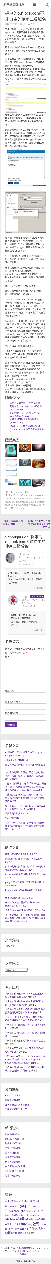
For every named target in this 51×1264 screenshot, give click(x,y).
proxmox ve (32, 1211)
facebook (34, 1200)
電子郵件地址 (12, 701)
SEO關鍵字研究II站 (14, 1171)
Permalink (27, 564)
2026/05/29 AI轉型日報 (17, 760)
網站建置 (38, 498)
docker (18, 1201)
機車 (31, 498)
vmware (35, 1215)
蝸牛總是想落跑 (13, 4)
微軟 (27, 498)
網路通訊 (24, 501)
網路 (15, 1233)
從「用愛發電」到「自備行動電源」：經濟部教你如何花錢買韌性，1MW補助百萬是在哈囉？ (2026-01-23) (25, 918)
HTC (38, 1206)
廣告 (22, 1228)
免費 (22, 498)
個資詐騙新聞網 (12, 1161)
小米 (13, 1229)
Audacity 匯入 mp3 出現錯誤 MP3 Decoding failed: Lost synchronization (25, 1059)
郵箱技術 (9, 505)
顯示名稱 (10, 691)
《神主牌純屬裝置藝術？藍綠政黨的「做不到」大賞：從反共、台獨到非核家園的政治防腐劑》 (24, 775)
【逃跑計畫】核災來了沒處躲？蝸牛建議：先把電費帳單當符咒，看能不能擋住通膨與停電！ (24, 797)
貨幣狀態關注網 (12, 1148)
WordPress (23, 1218)
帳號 (17, 1229)
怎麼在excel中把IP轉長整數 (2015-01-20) (25, 910)
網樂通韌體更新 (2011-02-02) (19, 897)
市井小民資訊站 (12, 1134)
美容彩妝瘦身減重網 (15, 1166)
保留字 (16, 498)
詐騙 (24, 1233)
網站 (10, 1232)
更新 (36, 1229)
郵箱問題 (41, 501)
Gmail (15, 1206)
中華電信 (9, 1224)
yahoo (42, 1219)
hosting (34, 1206)
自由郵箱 (32, 501)
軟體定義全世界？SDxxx (17, 813)
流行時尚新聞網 (12, 1152)
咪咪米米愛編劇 (12, 1100)
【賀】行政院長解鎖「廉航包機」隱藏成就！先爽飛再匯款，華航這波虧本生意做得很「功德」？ (24, 825)
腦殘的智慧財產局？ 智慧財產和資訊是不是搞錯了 (39, 524)
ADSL (8, 1201)
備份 (24, 1224)
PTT (40, 1211)
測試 (40, 1228)
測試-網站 (13, 495)
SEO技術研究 (11, 1215)
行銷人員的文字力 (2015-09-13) (25, 403)
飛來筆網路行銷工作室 (16, 1109)
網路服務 (15, 501)
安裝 (8, 1229)
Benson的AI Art (13, 1095)
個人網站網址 (11, 712)
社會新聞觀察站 (12, 1175)
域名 (41, 1224)
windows (10, 1218)
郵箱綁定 (26, 505)
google (27, 495)
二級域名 (9, 498)
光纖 (29, 1224)
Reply (40, 588)
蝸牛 (32, 24)
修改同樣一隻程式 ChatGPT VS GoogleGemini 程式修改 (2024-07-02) (28, 429)
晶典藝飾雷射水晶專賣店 (17, 1104)
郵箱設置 (34, 505)
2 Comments (19, 508)
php (23, 1210)
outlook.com (37, 495)
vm (30, 1215)
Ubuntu (23, 1214)
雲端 (32, 1233)
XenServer (34, 1219)
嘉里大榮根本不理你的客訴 (31, 1040)
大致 (9, 1032)
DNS (13, 1201)
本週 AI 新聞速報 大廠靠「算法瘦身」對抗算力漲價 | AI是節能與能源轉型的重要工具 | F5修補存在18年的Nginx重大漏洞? (25, 786)
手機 (31, 1228)
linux (9, 1211)
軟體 (28, 1233)
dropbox (25, 1201)
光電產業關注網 (12, 1157)
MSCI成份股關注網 (14, 1138)
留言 (8, 657)
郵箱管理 (17, 505)
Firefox (8, 1206)
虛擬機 (20, 1233)
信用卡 (17, 1224)
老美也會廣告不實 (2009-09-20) (21, 854)
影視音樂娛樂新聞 (14, 1143)
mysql (17, 1211)
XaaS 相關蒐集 (12, 818)
